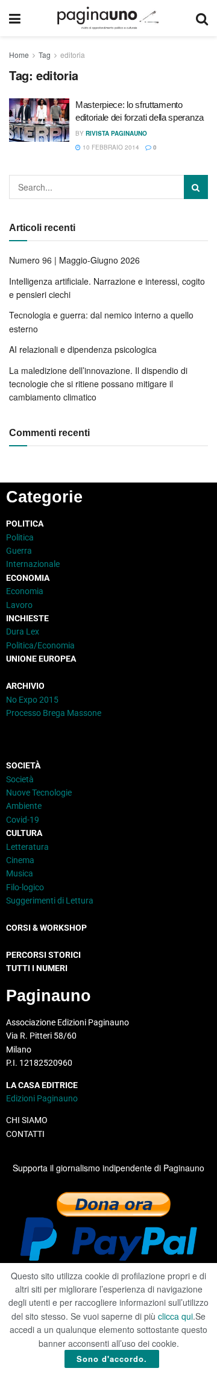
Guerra (19, 551)
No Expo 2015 (32, 699)
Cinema (20, 860)
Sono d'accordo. (112, 1358)
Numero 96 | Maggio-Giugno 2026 (74, 260)
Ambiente (24, 806)
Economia (24, 591)
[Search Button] (202, 18)
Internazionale (33, 564)
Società (20, 779)
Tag (45, 54)
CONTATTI (25, 1134)
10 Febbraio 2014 (110, 147)
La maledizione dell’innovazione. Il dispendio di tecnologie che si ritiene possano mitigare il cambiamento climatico (98, 384)
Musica (19, 873)
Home (19, 54)
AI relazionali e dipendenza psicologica (83, 349)
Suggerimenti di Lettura (49, 900)
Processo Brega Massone (53, 713)
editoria (72, 54)
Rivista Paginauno (116, 133)
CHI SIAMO (27, 1120)
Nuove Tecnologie (39, 792)
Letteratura (27, 847)
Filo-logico (25, 887)
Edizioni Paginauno (43, 1098)
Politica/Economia (40, 645)
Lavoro (19, 605)
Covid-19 (22, 820)
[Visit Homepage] (108, 18)
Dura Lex (22, 631)
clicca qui (175, 1316)
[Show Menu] (14, 18)
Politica (20, 537)
